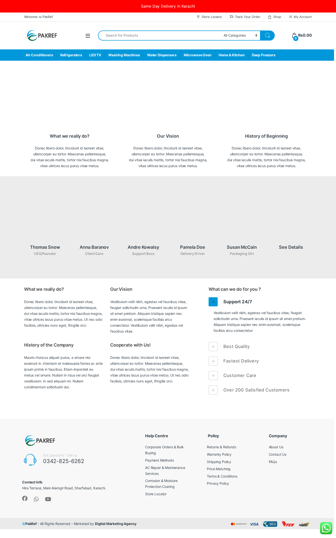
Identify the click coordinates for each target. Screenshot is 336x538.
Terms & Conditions (222, 476)
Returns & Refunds (221, 447)
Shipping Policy (219, 462)
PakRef (31, 524)
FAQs (273, 462)
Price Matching (218, 469)
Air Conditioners (39, 55)
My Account (303, 17)
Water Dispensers (162, 55)
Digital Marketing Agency (116, 524)
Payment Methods (159, 460)
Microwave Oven (198, 55)
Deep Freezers (263, 55)
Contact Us (278, 454)
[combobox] (159, 35)
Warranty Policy (219, 454)
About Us (276, 447)
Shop (277, 17)
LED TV (95, 55)
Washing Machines (124, 55)
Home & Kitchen (232, 55)
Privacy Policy (218, 483)
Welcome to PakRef (38, 17)
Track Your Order (247, 17)
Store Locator (212, 17)
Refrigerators (71, 55)
